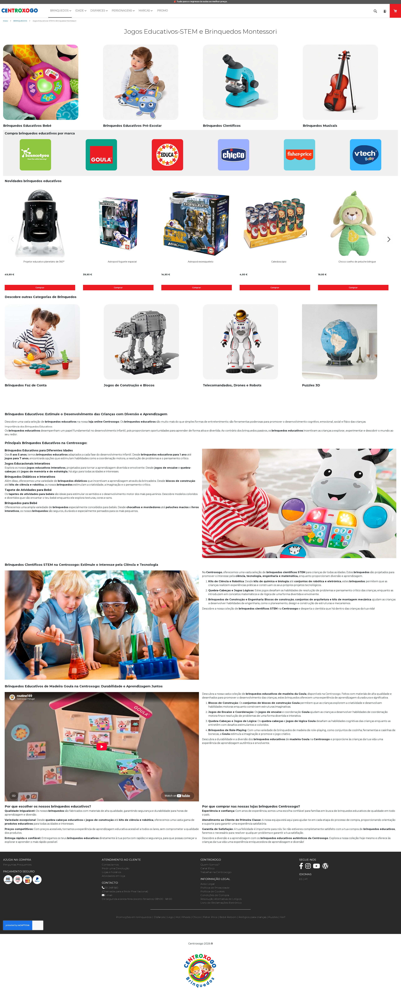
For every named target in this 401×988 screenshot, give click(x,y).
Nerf (282, 917)
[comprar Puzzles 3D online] (339, 343)
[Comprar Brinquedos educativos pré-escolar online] (140, 84)
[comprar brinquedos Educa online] (167, 156)
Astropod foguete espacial (122, 261)
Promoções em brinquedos (133, 917)
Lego (170, 917)
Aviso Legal (207, 883)
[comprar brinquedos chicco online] (233, 156)
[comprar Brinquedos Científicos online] (240, 84)
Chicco (196, 917)
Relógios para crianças (252, 917)
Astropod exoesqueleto (200, 261)
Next (388, 239)
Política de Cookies (212, 891)
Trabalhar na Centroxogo (216, 872)
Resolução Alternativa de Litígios (221, 898)
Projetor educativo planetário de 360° (43, 261)
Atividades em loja (113, 875)
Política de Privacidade (214, 887)
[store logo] (19, 10)
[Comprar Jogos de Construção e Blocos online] (141, 343)
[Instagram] (308, 867)
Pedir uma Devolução (115, 868)
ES (300, 879)
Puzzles (273, 917)
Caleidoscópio (278, 261)
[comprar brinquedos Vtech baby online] (365, 156)
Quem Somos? (209, 864)
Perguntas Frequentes (17, 864)
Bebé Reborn (228, 917)
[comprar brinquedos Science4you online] (35, 156)
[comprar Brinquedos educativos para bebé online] (40, 84)
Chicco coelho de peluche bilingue (357, 261)
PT (306, 879)
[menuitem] (60, 11)
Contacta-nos (110, 864)
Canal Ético (207, 868)
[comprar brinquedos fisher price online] (299, 156)
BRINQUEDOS (20, 21)
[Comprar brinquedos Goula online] (101, 156)
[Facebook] (302, 867)
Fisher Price (210, 917)
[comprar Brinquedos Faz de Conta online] (42, 343)
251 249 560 (111, 887)
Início (5, 21)
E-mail (108, 895)
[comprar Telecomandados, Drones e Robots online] (240, 343)
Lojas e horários (111, 872)
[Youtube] (317, 867)
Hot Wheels (183, 917)
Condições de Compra (214, 895)
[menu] (200, 11)
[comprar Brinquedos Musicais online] (340, 84)
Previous (12, 239)
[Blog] (326, 867)
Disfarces (159, 917)
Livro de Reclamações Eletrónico (221, 902)
